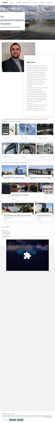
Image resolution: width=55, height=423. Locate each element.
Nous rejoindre (49, 2)
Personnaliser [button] (5, 419)
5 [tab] (30, 37)
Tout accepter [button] (20, 419)
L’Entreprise (11, 2)
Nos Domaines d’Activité (26, 2)
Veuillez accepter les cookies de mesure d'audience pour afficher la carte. (27, 240)
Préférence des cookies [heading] (8, 413)
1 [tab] (24, 37)
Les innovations (35, 2)
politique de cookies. (48, 416)
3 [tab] (27, 37)
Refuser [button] (12, 419)
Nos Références (42, 2)
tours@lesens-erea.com (6, 236)
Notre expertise (18, 2)
